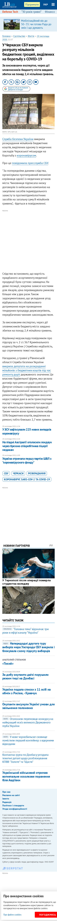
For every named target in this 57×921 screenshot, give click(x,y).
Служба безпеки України (17, 139)
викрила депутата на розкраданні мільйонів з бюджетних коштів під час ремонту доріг (26, 370)
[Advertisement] (28, 241)
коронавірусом (26, 155)
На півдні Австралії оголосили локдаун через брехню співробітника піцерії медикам (27, 446)
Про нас (6, 791)
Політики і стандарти (13, 805)
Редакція (6, 802)
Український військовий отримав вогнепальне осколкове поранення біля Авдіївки (26, 776)
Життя (31, 36)
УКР (45, 4)
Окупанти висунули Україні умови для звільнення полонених (28, 706)
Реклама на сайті (11, 795)
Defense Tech (10, 11)
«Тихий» (8, 663)
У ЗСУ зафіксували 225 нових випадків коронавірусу (26, 431)
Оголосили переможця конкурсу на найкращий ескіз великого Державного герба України (27, 722)
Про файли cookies (12, 914)
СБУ (6, 473)
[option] (28, 24)
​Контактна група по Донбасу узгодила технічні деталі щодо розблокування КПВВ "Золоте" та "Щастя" (25, 758)
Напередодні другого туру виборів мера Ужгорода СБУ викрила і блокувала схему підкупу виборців (28, 647)
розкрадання (36, 473)
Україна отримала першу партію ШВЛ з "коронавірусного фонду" (26, 460)
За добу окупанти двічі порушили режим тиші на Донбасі (25, 676)
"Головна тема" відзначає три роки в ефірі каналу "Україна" (25, 630)
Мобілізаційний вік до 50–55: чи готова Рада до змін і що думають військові (36, 26)
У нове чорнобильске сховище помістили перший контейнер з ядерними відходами (28, 740)
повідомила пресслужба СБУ (30, 163)
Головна (6, 36)
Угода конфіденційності (14, 808)
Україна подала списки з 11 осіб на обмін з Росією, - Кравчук (26, 691)
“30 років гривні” (31, 11)
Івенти (5, 798)
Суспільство (19, 36)
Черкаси (18, 473)
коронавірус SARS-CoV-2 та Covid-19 (27, 479)
